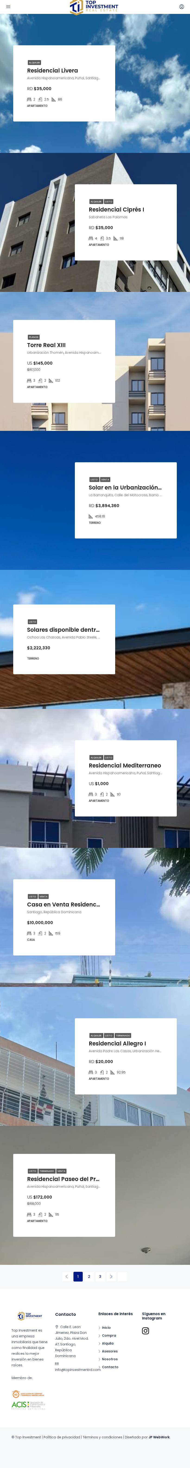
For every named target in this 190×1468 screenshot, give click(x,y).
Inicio (106, 1327)
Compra (109, 1335)
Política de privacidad (62, 1437)
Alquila (108, 1343)
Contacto (110, 1367)
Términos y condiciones (102, 1437)
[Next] (111, 1276)
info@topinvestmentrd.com (78, 1369)
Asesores (110, 1351)
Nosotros (110, 1359)
